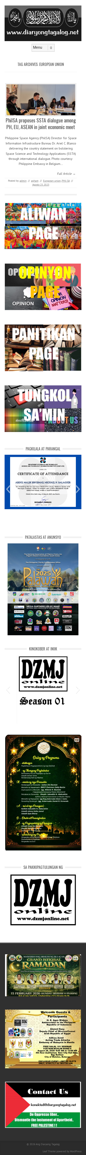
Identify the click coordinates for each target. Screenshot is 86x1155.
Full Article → (66, 174)
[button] (8, 489)
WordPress (75, 1151)
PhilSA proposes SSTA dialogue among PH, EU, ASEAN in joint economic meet (41, 123)
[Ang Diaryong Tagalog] (43, 40)
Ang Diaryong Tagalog (48, 1144)
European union (52, 180)
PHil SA (66, 180)
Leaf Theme (49, 1151)
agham (35, 180)
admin (23, 180)
